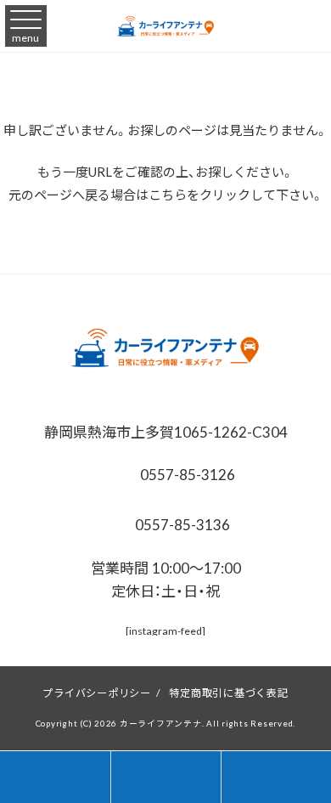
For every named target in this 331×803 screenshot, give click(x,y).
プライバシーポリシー (96, 692)
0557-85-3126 (186, 473)
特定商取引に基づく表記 (228, 692)
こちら (168, 194)
